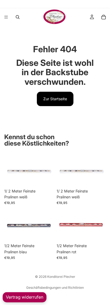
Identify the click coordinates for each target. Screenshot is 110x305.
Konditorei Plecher (61, 277)
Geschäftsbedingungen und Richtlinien (55, 288)
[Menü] (6, 17)
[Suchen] (17, 17)
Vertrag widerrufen (24, 297)
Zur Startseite (55, 99)
